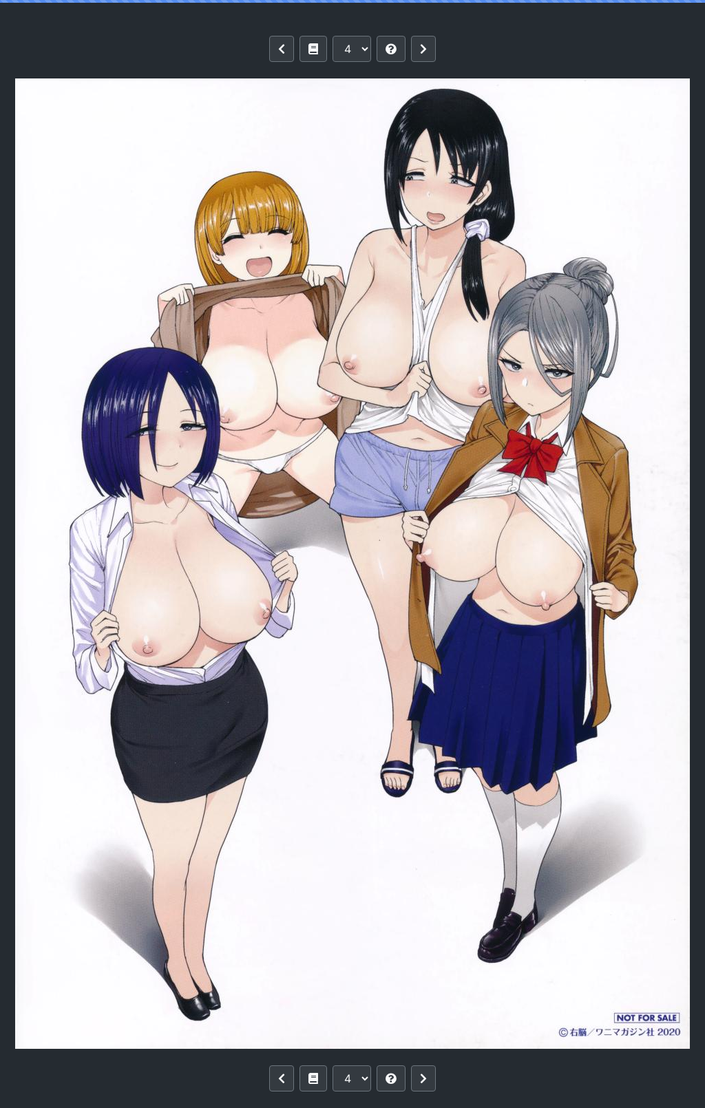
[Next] (423, 49)
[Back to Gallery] (313, 49)
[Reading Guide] (391, 49)
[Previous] (281, 49)
